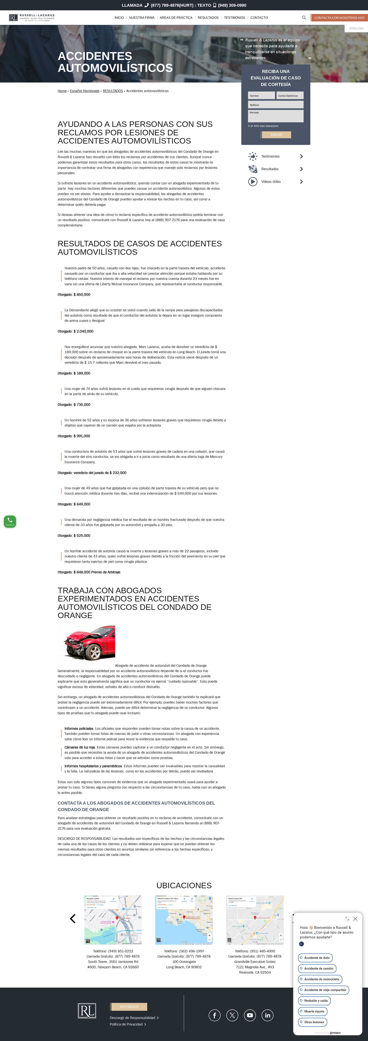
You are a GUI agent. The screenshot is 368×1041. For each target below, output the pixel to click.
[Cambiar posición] (347, 919)
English (356, 28)
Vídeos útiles (271, 182)
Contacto (259, 17)
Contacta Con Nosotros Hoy (340, 18)
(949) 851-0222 (120, 951)
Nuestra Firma (141, 17)
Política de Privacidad (126, 1024)
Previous (73, 919)
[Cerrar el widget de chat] (355, 919)
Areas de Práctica (176, 17)
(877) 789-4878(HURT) (157, 5)
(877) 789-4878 (127, 956)
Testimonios (270, 156)
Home (62, 91)
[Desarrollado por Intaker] (335, 1033)
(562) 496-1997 (191, 951)
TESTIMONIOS (234, 17)
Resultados (270, 169)
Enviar (277, 135)
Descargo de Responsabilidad (132, 1018)
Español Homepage (84, 91)
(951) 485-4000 (262, 951)
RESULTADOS (208, 17)
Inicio (119, 17)
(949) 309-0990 (221, 5)
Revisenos (129, 1007)
